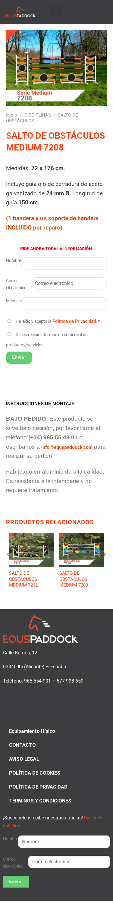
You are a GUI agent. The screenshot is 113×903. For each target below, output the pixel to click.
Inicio (11, 115)
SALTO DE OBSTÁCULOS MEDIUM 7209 (73, 579)
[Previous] (9, 566)
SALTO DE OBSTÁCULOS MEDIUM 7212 (23, 579)
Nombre (13, 260)
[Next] (104, 566)
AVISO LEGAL (24, 759)
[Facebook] (89, 11)
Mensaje (14, 300)
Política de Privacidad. (74, 321)
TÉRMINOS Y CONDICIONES (40, 801)
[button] (56, 12)
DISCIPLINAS (37, 115)
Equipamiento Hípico (32, 731)
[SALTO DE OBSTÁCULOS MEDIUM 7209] (81, 550)
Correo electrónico (16, 284)
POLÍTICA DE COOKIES (34, 773)
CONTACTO (22, 745)
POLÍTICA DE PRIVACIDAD (38, 787)
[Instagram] (96, 11)
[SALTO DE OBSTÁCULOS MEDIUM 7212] (31, 550)
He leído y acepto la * (58, 321)
